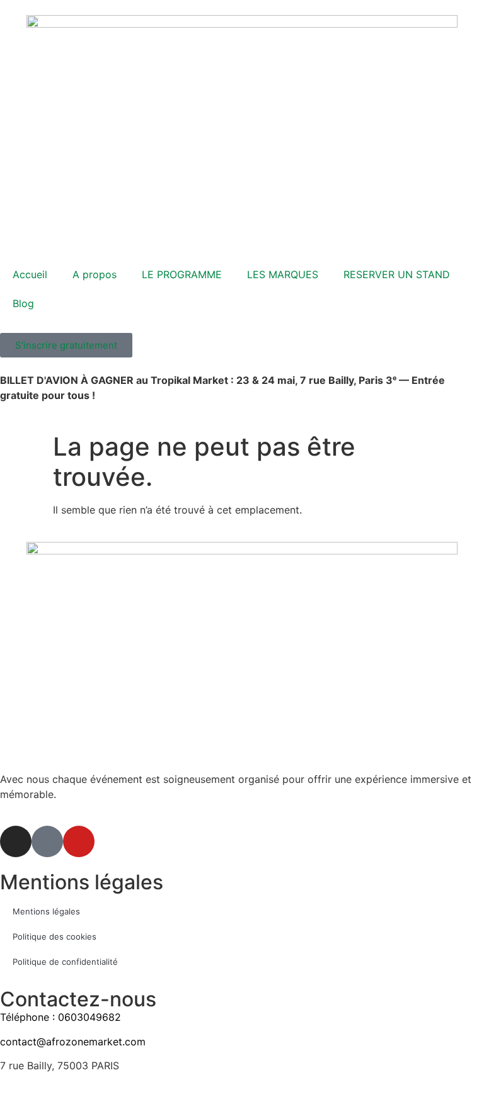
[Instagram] (16, 841)
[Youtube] (79, 841)
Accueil (30, 274)
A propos (94, 274)
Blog (23, 303)
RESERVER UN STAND (396, 274)
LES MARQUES (282, 274)
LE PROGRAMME (182, 274)
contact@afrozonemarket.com (73, 1041)
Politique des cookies (54, 936)
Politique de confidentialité (65, 962)
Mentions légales (46, 911)
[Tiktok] (47, 841)
